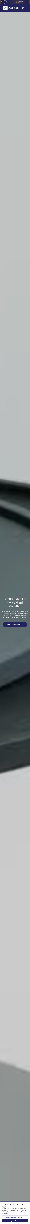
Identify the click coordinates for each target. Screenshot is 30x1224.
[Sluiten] (28, 2)
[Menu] (26, 8)
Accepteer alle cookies (15, 1221)
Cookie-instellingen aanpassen (15, 1217)
